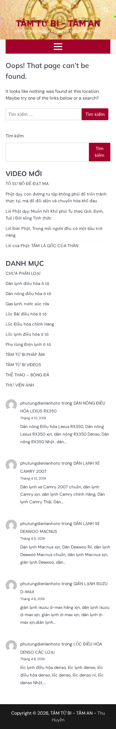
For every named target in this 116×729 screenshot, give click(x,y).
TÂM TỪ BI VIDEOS (23, 365)
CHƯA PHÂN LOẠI (23, 273)
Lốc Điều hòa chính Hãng (30, 324)
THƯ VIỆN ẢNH (20, 385)
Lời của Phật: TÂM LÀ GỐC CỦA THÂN (42, 246)
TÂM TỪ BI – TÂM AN (58, 23)
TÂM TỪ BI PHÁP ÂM (25, 354)
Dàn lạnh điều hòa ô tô (27, 283)
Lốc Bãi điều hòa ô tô (26, 314)
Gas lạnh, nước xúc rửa (27, 304)
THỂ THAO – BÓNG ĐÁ (27, 375)
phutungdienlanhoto (40, 403)
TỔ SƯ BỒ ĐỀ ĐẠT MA (27, 183)
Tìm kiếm (15, 136)
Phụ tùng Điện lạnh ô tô (28, 344)
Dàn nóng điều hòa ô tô (28, 294)
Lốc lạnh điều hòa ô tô (27, 334)
